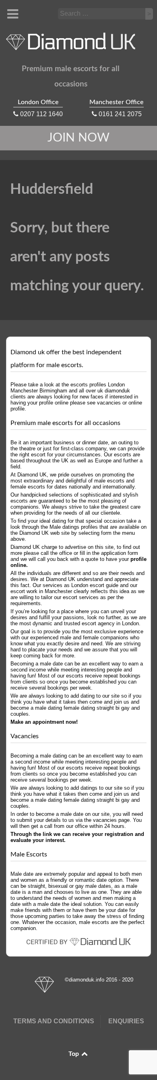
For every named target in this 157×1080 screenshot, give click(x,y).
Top (74, 1054)
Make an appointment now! (44, 722)
